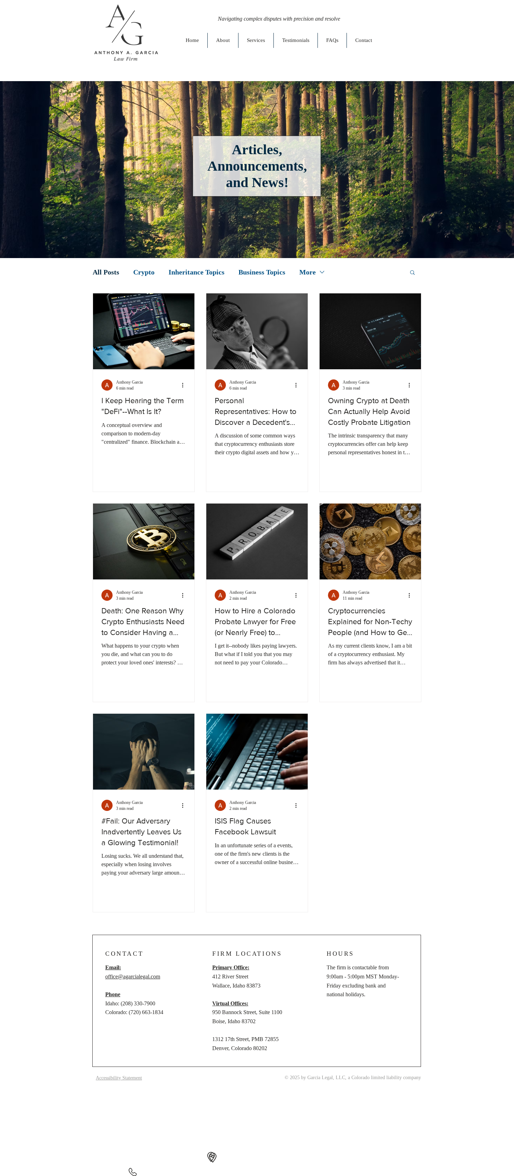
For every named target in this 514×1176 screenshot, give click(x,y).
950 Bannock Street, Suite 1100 (247, 1012)
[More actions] (185, 385)
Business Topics (261, 272)
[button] (412, 273)
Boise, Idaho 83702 (234, 1021)
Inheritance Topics (196, 272)
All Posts (106, 272)
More (307, 272)
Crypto (144, 272)
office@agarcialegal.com (132, 976)
